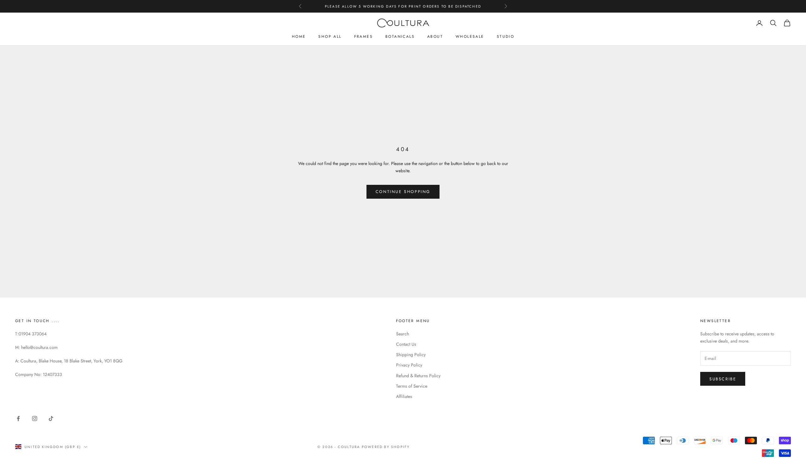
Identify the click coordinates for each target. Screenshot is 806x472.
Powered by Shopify (386, 446)
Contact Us (406, 344)
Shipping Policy (411, 354)
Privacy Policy (409, 365)
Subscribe (722, 379)
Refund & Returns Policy (418, 375)
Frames (363, 36)
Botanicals (400, 36)
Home (299, 36)
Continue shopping (403, 192)
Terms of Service (411, 386)
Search (402, 334)
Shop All (329, 36)
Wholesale (470, 36)
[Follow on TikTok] (51, 418)
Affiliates (404, 396)
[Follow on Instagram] (34, 418)
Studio (505, 36)
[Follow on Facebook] (18, 418)
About (435, 36)
